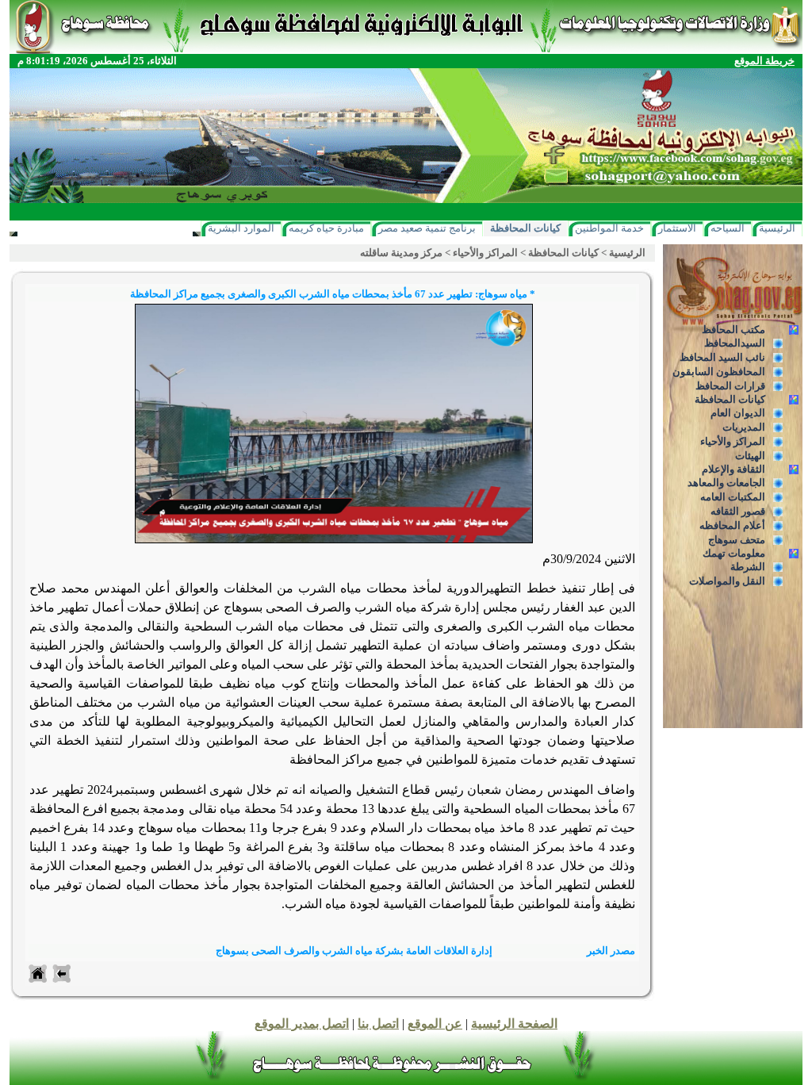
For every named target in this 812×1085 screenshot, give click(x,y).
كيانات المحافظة (525, 228)
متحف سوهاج (736, 540)
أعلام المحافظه (732, 525)
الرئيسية (777, 228)
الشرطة (747, 567)
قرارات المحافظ (730, 386)
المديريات (743, 427)
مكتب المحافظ (733, 329)
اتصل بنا (378, 1023)
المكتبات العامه (732, 497)
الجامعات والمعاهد (726, 483)
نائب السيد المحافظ (722, 357)
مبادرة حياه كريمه (326, 228)
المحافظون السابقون (718, 372)
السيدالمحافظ (734, 343)
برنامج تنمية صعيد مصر (427, 228)
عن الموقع (435, 1023)
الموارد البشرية (241, 228)
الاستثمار (677, 228)
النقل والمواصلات (727, 581)
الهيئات (750, 456)
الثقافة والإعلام (733, 469)
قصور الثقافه (737, 511)
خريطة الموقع (764, 61)
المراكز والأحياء (732, 441)
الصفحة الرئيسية (514, 1023)
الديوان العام (737, 413)
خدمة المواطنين (609, 228)
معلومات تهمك (734, 553)
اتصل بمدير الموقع (302, 1023)
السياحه (727, 228)
